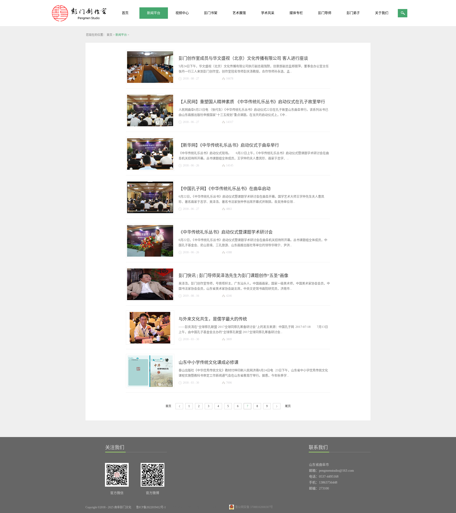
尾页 (288, 406)
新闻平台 (121, 35)
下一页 (276, 406)
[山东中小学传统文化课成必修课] (150, 370)
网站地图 (177, 507)
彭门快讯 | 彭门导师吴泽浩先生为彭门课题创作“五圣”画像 (233, 275)
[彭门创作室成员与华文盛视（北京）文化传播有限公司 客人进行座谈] (150, 66)
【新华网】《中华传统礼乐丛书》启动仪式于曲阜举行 (229, 145)
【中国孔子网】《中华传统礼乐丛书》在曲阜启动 (225, 188)
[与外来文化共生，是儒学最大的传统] (150, 327)
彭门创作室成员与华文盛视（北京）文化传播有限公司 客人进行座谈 (243, 58)
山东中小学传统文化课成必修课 (208, 362)
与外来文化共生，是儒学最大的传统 (213, 319)
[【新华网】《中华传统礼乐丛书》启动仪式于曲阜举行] (150, 153)
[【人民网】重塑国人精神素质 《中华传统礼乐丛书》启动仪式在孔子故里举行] (150, 109)
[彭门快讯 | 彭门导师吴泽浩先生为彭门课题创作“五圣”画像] (150, 283)
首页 (125, 13)
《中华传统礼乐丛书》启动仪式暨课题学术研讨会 (226, 232)
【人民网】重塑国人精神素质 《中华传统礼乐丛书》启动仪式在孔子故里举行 (252, 101)
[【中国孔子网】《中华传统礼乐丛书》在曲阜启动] (150, 196)
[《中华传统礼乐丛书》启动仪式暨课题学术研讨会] (150, 240)
